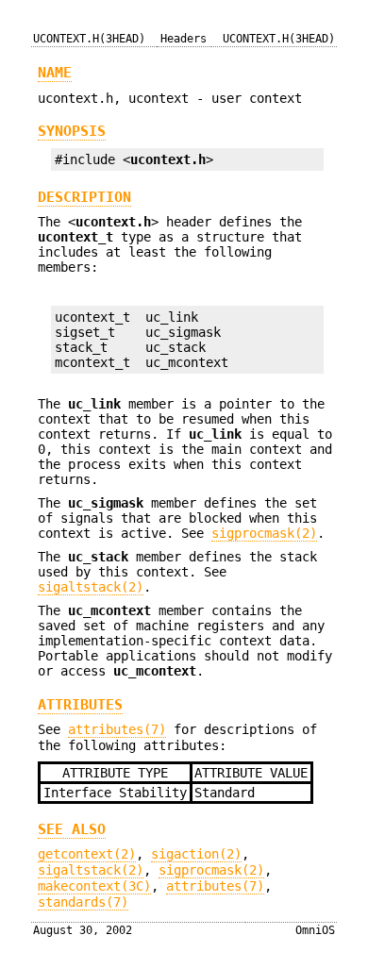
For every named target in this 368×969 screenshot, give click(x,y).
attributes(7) (117, 729)
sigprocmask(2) (264, 533)
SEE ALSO (72, 829)
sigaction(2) (196, 853)
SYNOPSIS (72, 131)
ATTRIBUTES (80, 704)
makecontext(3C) (94, 886)
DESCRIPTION (84, 197)
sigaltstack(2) (90, 586)
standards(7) (83, 902)
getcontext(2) (87, 853)
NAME (55, 72)
